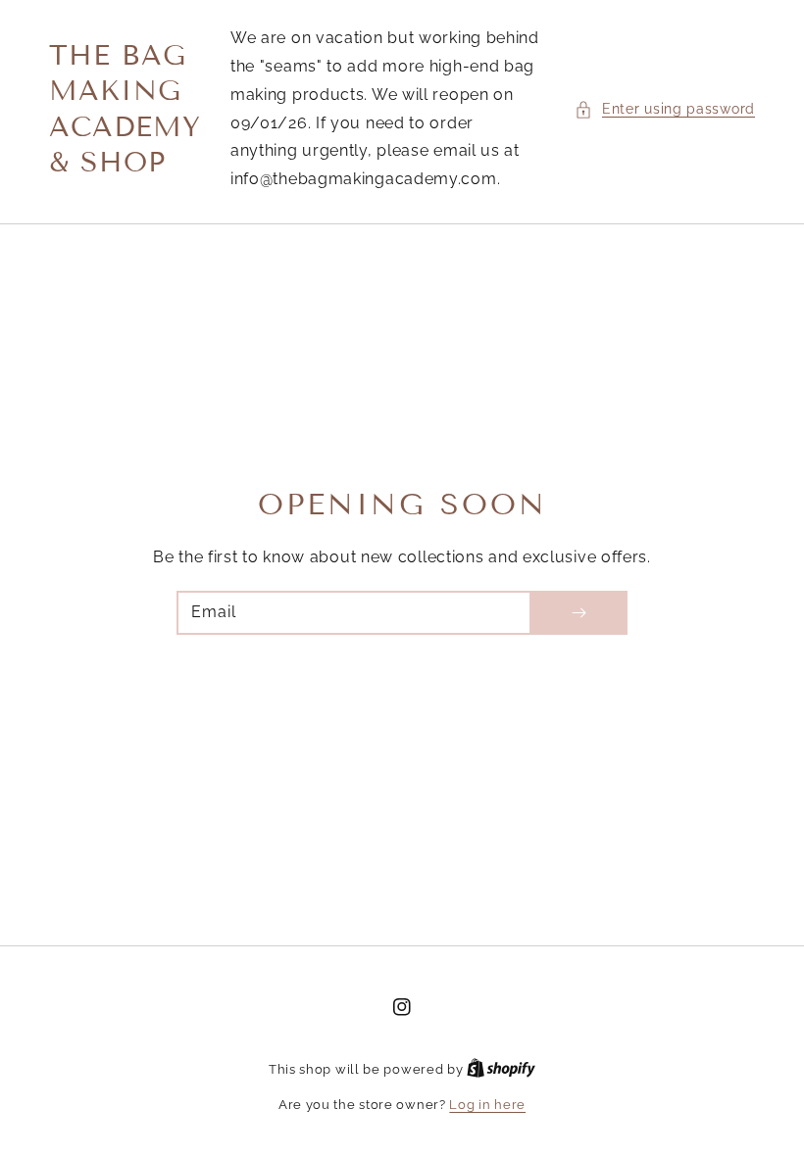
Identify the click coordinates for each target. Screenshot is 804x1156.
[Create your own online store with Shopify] (501, 1069)
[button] (665, 108)
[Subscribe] (578, 613)
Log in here (487, 1104)
